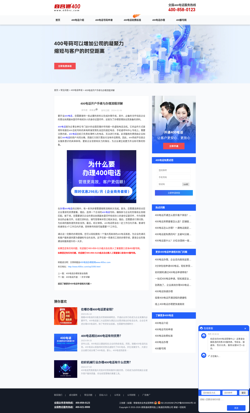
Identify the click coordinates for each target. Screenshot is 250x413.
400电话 (68, 116)
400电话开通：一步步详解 (78, 277)
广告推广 (146, 395)
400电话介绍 (77, 20)
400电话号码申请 (104, 20)
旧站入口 (103, 395)
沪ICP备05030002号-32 (185, 403)
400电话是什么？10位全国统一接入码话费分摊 (174, 240)
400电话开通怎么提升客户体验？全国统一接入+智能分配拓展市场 (174, 215)
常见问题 (64, 90)
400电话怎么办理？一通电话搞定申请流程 (174, 228)
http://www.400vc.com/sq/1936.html (84, 266)
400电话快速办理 (164, 291)
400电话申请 (76, 90)
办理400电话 (66, 208)
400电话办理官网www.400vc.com (95, 262)
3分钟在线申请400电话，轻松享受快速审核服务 (174, 266)
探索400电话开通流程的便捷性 (171, 298)
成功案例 (73, 395)
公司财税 (131, 395)
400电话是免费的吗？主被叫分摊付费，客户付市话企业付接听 (174, 234)
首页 (58, 20)
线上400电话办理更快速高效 (169, 304)
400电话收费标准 (132, 20)
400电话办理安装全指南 (77, 273)
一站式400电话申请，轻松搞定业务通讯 (174, 278)
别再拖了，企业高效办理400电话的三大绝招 (174, 285)
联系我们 (58, 395)
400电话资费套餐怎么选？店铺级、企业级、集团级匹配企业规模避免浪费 (174, 221)
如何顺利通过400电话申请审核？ (172, 272)
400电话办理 (158, 20)
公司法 (117, 395)
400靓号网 (181, 20)
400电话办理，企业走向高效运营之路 (174, 259)
